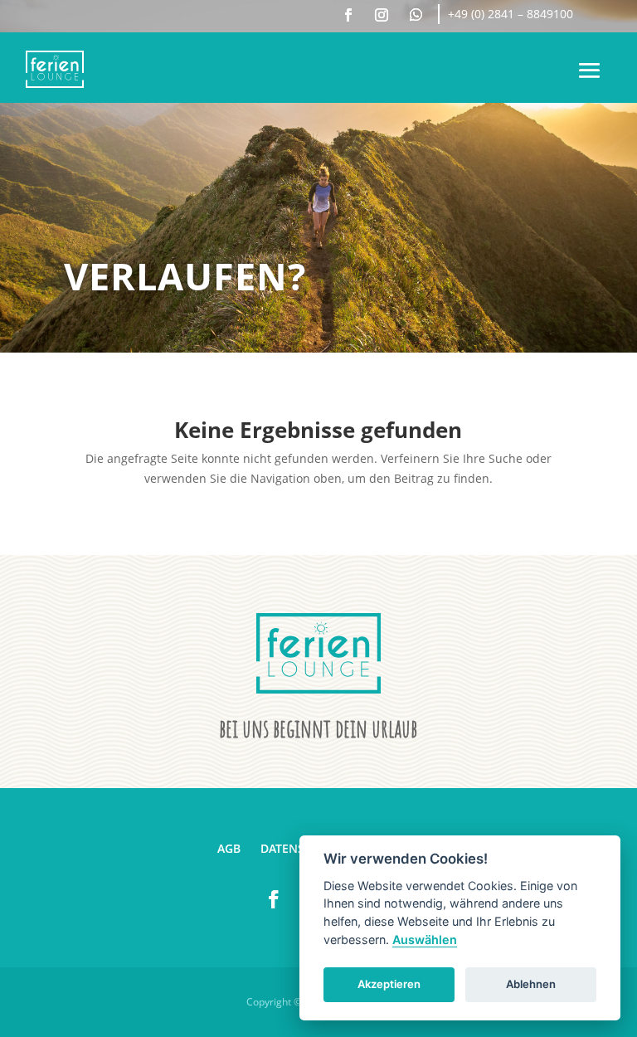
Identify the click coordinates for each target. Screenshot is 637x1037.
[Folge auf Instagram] (381, 15)
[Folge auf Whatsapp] (415, 15)
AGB (229, 848)
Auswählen (424, 939)
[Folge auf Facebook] (348, 15)
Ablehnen (531, 984)
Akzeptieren (389, 984)
